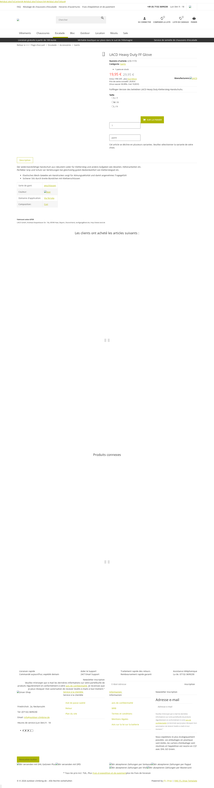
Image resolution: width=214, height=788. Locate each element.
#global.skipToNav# (56, 1)
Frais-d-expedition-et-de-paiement (109, 773)
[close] (103, 54)
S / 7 (116, 97)
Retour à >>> (23, 45)
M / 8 (116, 102)
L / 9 (116, 106)
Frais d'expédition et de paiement (98, 6)
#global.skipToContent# (12, 1)
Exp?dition (132, 78)
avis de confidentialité (76, 685)
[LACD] (193, 78)
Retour (69, 708)
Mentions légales (120, 719)
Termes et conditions (122, 713)
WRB (114, 708)
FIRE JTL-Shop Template (185, 780)
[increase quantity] (111, 132)
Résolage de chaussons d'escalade (40, 6)
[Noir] (47, 191)
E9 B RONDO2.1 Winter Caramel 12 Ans (37, 430)
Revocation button (28, 759)
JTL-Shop (168, 780)
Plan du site (71, 713)
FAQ (19, 6)
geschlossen (50, 185)
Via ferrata (49, 198)
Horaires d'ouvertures (69, 6)
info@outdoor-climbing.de (37, 717)
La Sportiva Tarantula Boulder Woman (36, 652)
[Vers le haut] (1, 786)
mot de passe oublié (75, 702)
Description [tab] (25, 160)
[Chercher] (102, 18)
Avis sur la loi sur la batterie (125, 724)
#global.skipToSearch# (35, 1)
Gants (123, 64)
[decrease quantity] (111, 119)
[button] (191, 6)
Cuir (46, 204)
